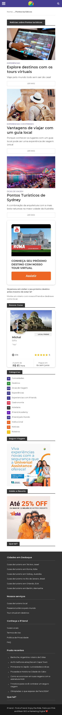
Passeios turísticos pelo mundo (21, 608)
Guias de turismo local (17, 603)
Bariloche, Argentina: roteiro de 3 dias (28, 657)
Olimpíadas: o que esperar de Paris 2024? (30, 691)
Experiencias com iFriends (20, 124)
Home (10, 12)
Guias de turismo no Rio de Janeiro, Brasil (26, 579)
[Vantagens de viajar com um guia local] (31, 104)
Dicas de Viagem (15, 191)
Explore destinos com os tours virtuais (29, 69)
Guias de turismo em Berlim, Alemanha (25, 588)
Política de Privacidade (18, 637)
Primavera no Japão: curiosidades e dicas (30, 667)
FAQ (9, 642)
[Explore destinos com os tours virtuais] (31, 43)
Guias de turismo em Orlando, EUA (23, 584)
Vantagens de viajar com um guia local (30, 130)
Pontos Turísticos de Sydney (26, 197)
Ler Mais (31, 84)
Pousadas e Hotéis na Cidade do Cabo (28, 672)
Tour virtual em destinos (18, 613)
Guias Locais (12, 628)
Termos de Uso (14, 633)
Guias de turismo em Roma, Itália (22, 569)
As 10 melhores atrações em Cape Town (29, 662)
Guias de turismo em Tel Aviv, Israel (23, 564)
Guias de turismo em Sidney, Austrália (24, 574)
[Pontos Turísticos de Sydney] (31, 172)
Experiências (13, 63)
